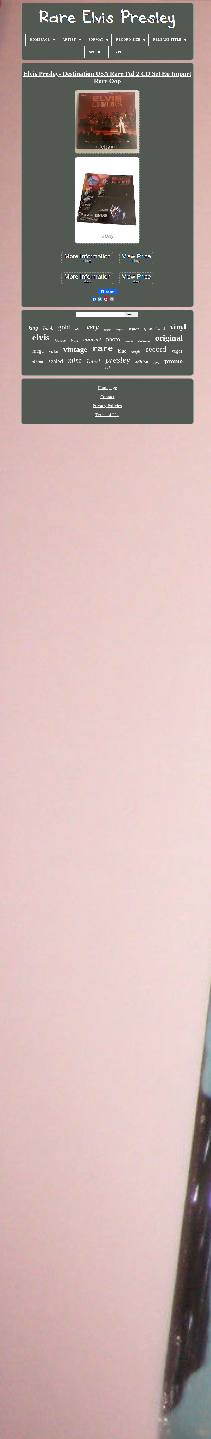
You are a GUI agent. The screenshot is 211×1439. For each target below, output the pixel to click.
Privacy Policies (107, 405)
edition (141, 361)
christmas (144, 341)
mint (74, 360)
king (33, 328)
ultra (78, 329)
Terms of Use (107, 414)
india (74, 340)
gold (64, 327)
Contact (107, 396)
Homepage (107, 387)
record (156, 349)
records (129, 341)
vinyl (178, 327)
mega (38, 351)
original (169, 337)
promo (173, 360)
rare (102, 349)
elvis (41, 337)
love (156, 362)
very (92, 327)
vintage (75, 349)
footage (60, 340)
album (37, 361)
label (93, 362)
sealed (55, 361)
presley (118, 359)
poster (107, 329)
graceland (154, 329)
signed (133, 329)
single (136, 351)
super (119, 329)
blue (122, 351)
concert (92, 339)
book (48, 328)
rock (107, 368)
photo (113, 339)
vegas (177, 351)
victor (53, 351)
